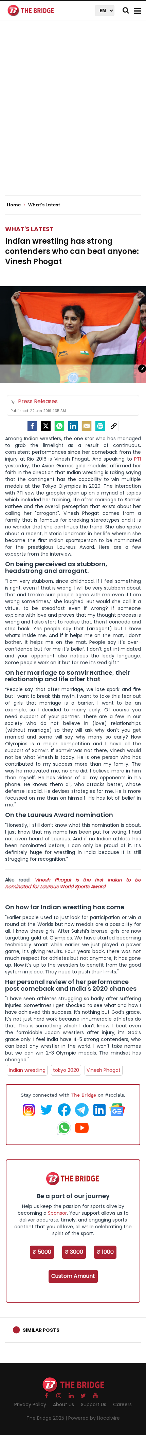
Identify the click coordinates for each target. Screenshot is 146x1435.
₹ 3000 (74, 1252)
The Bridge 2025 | (47, 1418)
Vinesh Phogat (104, 1070)
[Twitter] (46, 426)
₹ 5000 (42, 1252)
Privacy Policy (30, 1404)
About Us (63, 1404)
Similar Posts (41, 1330)
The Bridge (83, 1095)
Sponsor (57, 1213)
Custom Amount (73, 1276)
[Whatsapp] (59, 426)
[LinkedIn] (73, 426)
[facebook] (32, 426)
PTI (137, 458)
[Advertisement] (73, 114)
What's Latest (29, 229)
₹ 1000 (105, 1252)
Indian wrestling (27, 1070)
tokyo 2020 (66, 1070)
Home (14, 205)
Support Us (93, 1404)
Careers (122, 1404)
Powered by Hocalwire (94, 1418)
